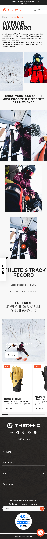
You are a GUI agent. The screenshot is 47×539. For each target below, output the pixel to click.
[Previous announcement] (2, 2)
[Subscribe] (42, 509)
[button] (35, 10)
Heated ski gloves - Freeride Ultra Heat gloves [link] (17, 400)
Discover (11, 355)
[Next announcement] (44, 2)
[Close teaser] (7, 257)
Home (4, 17)
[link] (39, 10)
